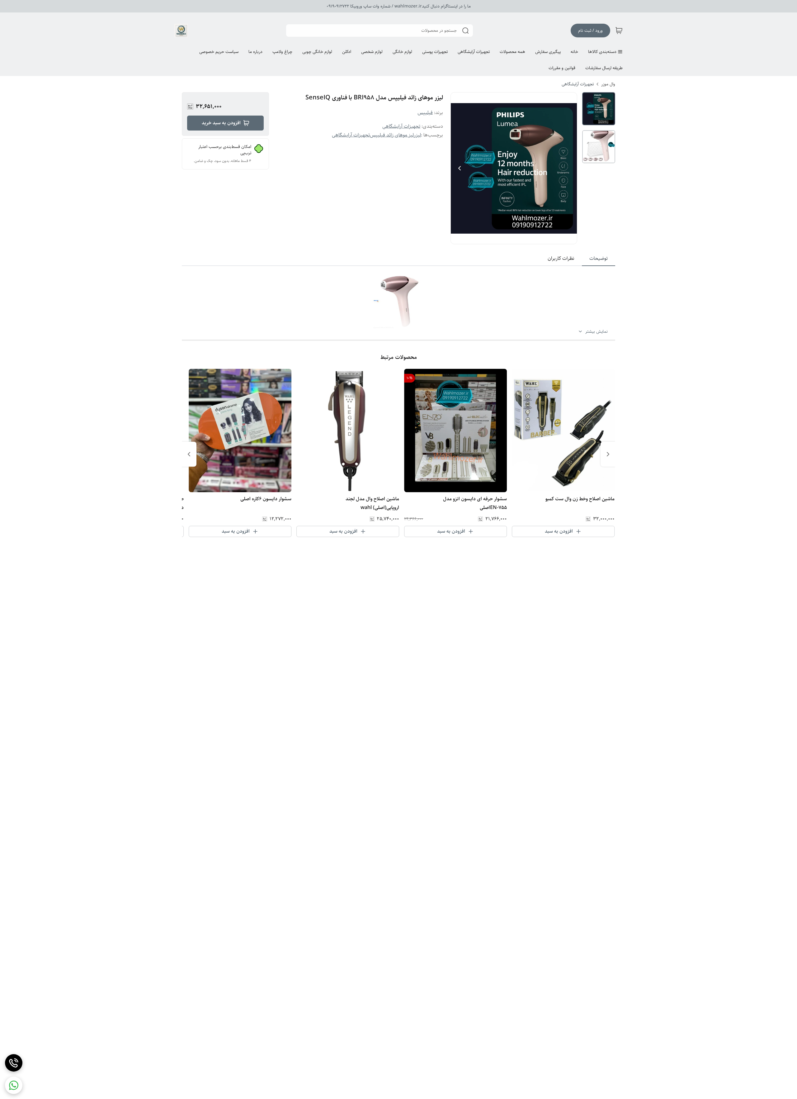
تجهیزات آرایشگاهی (578, 84)
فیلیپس (425, 113)
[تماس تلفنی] (13, 1063)
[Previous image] (459, 168)
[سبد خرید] (619, 30)
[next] (189, 454)
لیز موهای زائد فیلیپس (392, 135)
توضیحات (598, 258)
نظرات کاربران (561, 258)
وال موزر (608, 84)
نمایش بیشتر (596, 331)
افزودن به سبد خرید (221, 123)
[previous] (608, 454)
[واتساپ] (13, 1085)
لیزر (417, 135)
